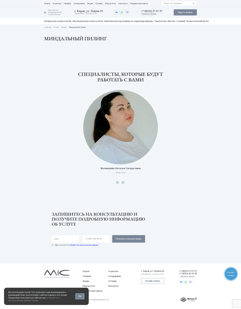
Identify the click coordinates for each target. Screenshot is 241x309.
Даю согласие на (76, 245)
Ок (80, 296)
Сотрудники (79, 3)
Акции (90, 3)
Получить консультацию (128, 238)
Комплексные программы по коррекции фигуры (128, 21)
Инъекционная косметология (88, 21)
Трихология (160, 21)
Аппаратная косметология (57, 21)
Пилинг (64, 27)
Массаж (171, 21)
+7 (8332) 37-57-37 (151, 11)
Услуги (47, 3)
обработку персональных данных (84, 245)
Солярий (180, 21)
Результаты (110, 3)
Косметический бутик (197, 21)
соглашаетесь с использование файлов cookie (34, 299)
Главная (47, 27)
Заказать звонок (149, 14)
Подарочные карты (139, 3)
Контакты (123, 3)
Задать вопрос (185, 12)
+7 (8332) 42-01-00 (188, 273)
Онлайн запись (152, 281)
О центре (57, 3)
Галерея (67, 3)
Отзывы (99, 3)
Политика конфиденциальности (95, 299)
